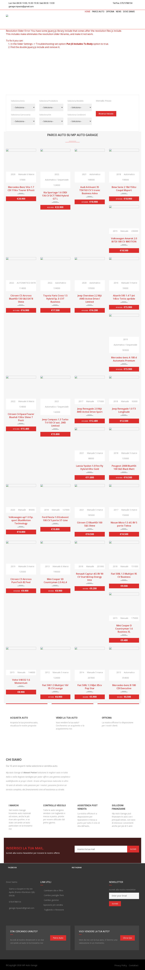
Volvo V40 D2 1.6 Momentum (21, 681)
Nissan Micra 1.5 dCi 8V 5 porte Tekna (124, 524)
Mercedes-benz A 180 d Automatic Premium (124, 359)
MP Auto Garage (29, 965)
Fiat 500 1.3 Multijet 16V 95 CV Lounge (55, 687)
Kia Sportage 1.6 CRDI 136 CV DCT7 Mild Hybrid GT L (55, 195)
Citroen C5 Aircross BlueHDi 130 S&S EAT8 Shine (21, 298)
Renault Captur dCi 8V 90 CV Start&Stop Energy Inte (89, 577)
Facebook (12, 867)
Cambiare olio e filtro (53, 890)
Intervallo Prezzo (103, 100)
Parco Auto (58, 937)
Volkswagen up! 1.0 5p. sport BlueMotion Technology (21, 520)
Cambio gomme (51, 900)
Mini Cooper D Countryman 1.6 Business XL (124, 628)
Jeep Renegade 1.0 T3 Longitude (124, 410)
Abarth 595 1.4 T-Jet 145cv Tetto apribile (124, 297)
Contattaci (133, 965)
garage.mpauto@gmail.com (21, 6)
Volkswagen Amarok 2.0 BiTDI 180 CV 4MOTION (124, 240)
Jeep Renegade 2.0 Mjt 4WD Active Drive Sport (90, 410)
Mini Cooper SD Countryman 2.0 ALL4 (55, 581)
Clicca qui (127, 937)
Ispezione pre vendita (53, 905)
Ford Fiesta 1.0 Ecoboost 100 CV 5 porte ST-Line (55, 519)
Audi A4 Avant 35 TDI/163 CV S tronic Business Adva (89, 190)
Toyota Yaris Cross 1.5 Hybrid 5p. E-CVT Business (55, 298)
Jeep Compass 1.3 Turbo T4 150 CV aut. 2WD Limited (55, 422)
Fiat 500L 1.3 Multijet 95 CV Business (124, 575)
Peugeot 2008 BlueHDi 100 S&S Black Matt (124, 467)
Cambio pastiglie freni (53, 895)
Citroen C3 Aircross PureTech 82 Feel (21, 581)
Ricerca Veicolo (106, 113)
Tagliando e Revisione (53, 909)
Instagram (77, 867)
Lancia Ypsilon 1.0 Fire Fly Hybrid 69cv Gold (89, 467)
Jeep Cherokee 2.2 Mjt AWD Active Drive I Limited (90, 298)
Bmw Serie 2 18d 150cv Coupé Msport (124, 189)
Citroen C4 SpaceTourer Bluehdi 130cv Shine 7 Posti (21, 417)
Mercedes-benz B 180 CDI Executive (124, 687)
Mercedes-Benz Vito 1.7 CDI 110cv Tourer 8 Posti (21, 189)
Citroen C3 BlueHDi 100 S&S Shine (89, 524)
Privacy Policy (120, 965)
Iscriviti (133, 849)
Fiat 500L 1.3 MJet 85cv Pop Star (89, 687)
